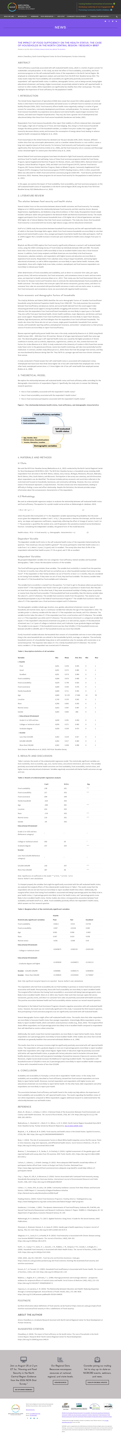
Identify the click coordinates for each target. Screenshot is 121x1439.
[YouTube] (105, 21)
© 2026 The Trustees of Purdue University (72, 1413)
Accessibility (87, 1413)
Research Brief (44, 49)
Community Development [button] (76, 16)
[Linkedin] (37, 1418)
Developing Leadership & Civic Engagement (95, 7)
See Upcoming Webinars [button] (23, 1389)
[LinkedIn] (116, 21)
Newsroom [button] (22, 16)
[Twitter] (30, 1418)
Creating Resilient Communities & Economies (96, 4)
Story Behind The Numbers (57, 49)
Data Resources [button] (47, 16)
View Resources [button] (60, 1382)
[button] (116, 16)
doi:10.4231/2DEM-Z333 (74, 1126)
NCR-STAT (61, 16)
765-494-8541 (33, 1415)
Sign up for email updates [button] (97, 1382)
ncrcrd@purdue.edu (35, 1413)
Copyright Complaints (78, 1416)
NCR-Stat (37, 49)
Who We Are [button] (9, 16)
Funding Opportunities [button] (99, 16)
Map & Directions (30, 1409)
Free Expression (103, 1414)
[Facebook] (109, 21)
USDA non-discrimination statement (77, 1414)
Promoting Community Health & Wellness (94, 10)
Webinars (34, 16)
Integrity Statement (93, 1414)
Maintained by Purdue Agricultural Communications (98, 1416)
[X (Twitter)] (112, 21)
